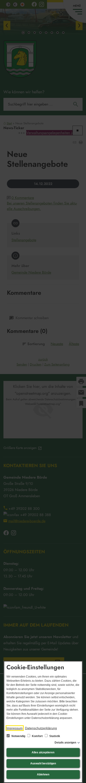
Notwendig (18, 736)
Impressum (14, 728)
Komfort (37, 736)
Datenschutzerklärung (41, 728)
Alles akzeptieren (43, 752)
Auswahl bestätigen (43, 763)
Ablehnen (43, 774)
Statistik (54, 736)
